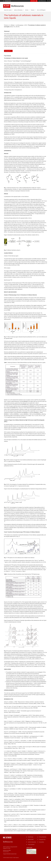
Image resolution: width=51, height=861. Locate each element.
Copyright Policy (42, 839)
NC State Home (8, 0)
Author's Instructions (32, 842)
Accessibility (41, 842)
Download (8, 50)
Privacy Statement (42, 837)
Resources (33, 0)
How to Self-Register (41, 10)
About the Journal (8, 10)
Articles (26, 10)
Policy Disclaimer (31, 844)
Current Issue (30, 837)
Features (32, 10)
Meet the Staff (30, 839)
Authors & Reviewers (18, 10)
